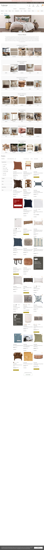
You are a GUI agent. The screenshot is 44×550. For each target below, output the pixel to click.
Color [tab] (3, 181)
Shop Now (18, 205)
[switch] (15, 158)
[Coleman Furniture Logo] (4, 6)
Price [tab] (2, 184)
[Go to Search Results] (27, 5)
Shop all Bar (22, 111)
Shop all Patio (22, 142)
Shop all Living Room (22, 46)
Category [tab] (3, 178)
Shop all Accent (22, 95)
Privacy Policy (18, 548)
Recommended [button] (36, 158)
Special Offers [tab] (4, 187)
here (29, 548)
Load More (28, 374)
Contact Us (41, 2)
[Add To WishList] (21, 162)
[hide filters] (3, 158)
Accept (38, 547)
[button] (30, 6)
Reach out (15, 324)
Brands (2, 13)
